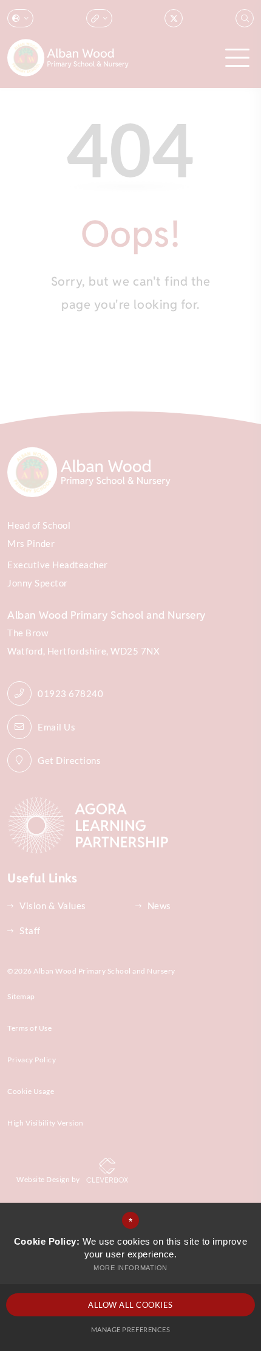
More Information (130, 1267)
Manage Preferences (130, 1329)
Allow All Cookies (130, 1305)
